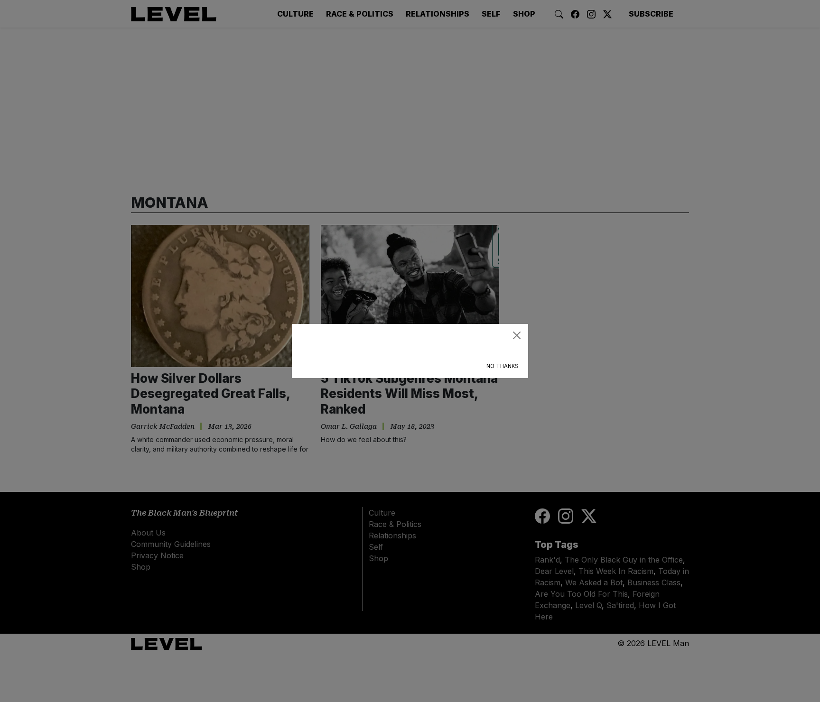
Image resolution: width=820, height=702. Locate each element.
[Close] (516, 335)
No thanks (502, 366)
